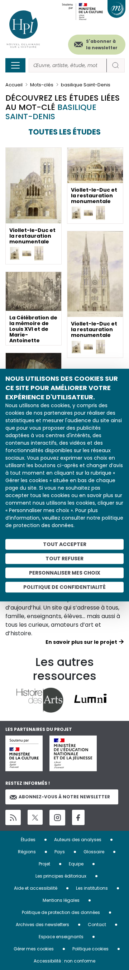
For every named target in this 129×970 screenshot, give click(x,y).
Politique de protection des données (61, 912)
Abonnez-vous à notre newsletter (64, 797)
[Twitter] (35, 817)
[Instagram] (57, 817)
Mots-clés (41, 84)
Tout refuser (64, 558)
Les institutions (92, 888)
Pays (59, 852)
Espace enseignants (61, 937)
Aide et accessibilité (35, 888)
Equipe (76, 864)
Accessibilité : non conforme (64, 961)
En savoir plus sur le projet (81, 642)
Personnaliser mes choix (64, 572)
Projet (44, 864)
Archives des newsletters (42, 924)
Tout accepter (64, 544)
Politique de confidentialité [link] (64, 587)
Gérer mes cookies (34, 949)
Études (28, 840)
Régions (27, 852)
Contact (97, 924)
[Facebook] (78, 817)
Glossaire (93, 852)
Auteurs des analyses (77, 840)
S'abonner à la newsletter (102, 44)
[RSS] (13, 817)
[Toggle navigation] (15, 65)
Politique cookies (90, 949)
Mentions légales (61, 900)
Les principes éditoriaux (60, 876)
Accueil (14, 84)
